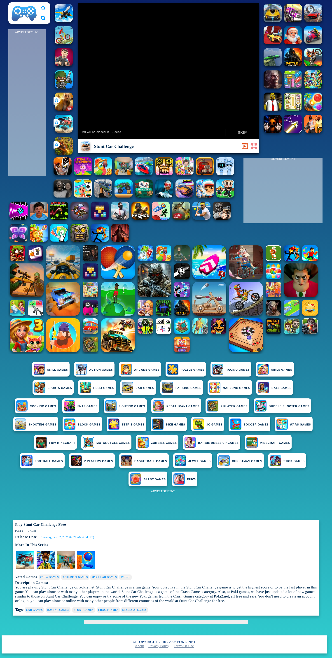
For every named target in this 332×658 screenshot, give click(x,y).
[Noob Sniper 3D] (103, 196)
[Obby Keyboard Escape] (46, 568)
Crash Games (108, 610)
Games (32, 530)
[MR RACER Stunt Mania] (184, 196)
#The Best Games (75, 577)
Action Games (101, 369)
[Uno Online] (59, 240)
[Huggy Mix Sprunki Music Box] (225, 174)
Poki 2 (15, 5)
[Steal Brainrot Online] (225, 196)
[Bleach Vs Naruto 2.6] (63, 174)
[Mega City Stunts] (273, 21)
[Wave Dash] (59, 218)
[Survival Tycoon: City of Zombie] (79, 240)
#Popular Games (104, 577)
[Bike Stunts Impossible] (313, 65)
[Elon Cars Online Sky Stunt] (273, 43)
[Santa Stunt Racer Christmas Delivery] (293, 43)
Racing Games (238, 369)
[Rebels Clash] (313, 131)
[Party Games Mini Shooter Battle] (64, 87)
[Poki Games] (43, 8)
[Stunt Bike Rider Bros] (313, 43)
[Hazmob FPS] (222, 218)
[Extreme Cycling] (64, 43)
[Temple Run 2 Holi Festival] (164, 174)
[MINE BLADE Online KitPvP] (313, 87)
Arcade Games (146, 369)
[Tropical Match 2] (103, 174)
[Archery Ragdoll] (100, 240)
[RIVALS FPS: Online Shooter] (201, 218)
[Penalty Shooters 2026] (124, 174)
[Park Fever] (293, 87)
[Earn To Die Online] (205, 174)
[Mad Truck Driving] (124, 196)
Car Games (34, 610)
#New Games (49, 577)
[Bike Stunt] (293, 65)
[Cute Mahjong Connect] (293, 109)
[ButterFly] (18, 240)
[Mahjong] (144, 196)
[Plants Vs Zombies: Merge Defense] (39, 240)
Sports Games (60, 388)
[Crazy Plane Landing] (64, 21)
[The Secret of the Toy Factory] (273, 131)
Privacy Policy (158, 646)
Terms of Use (184, 646)
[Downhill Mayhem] (86, 568)
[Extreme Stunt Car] (273, 65)
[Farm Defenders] (64, 154)
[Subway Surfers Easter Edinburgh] (205, 196)
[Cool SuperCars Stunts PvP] (313, 21)
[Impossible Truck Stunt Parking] (293, 21)
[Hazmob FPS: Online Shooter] (140, 218)
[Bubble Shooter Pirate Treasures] (313, 109)
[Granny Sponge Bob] (273, 109)
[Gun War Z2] (181, 218)
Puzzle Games (192, 369)
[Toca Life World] (83, 196)
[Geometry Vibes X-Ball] (18, 218)
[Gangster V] (64, 109)
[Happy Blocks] (100, 218)
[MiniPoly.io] (64, 65)
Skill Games (57, 369)
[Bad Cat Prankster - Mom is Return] (66, 568)
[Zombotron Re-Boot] (79, 218)
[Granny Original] (63, 196)
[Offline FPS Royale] (120, 218)
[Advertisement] (27, 103)
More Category (134, 610)
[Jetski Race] (144, 174)
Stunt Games (84, 610)
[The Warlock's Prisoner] (120, 240)
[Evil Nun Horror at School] (164, 196)
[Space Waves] (293, 131)
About (139, 646)
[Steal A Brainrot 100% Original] (83, 174)
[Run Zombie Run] (273, 87)
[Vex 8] (161, 218)
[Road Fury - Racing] (64, 131)
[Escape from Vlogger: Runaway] (39, 218)
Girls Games (281, 369)
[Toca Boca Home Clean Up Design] (184, 174)
